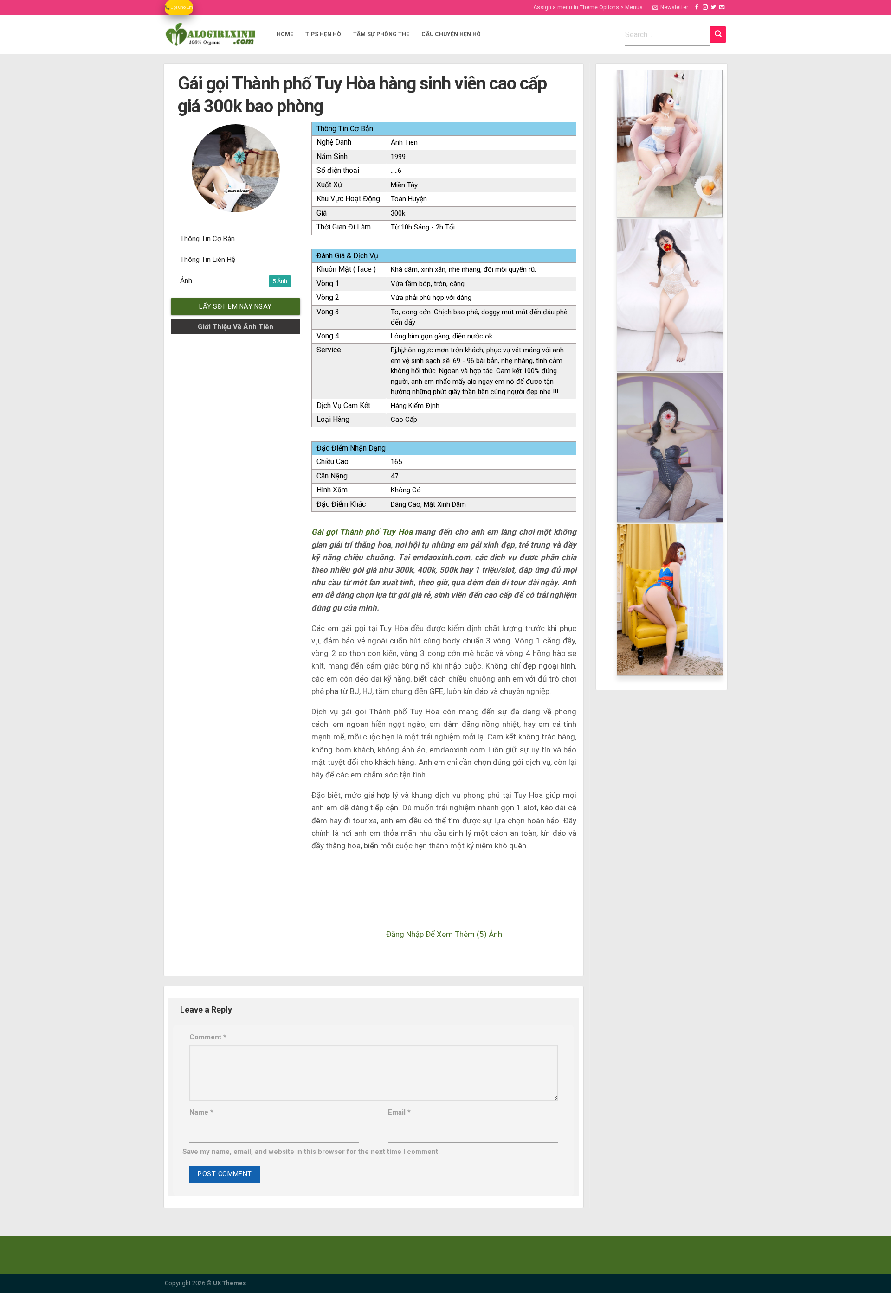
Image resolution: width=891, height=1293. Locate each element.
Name (201, 1112)
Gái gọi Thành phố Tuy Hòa (361, 531)
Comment (207, 1037)
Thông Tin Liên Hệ (207, 259)
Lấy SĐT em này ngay (235, 306)
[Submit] (718, 34)
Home (285, 34)
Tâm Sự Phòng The (381, 34)
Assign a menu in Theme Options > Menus (588, 7)
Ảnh (228, 280)
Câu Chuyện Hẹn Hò (451, 34)
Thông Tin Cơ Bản (207, 239)
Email (399, 1112)
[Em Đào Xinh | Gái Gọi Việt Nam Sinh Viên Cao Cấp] (211, 34)
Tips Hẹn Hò (323, 34)
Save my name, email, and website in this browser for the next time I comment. (311, 1151)
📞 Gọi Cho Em (179, 7)
